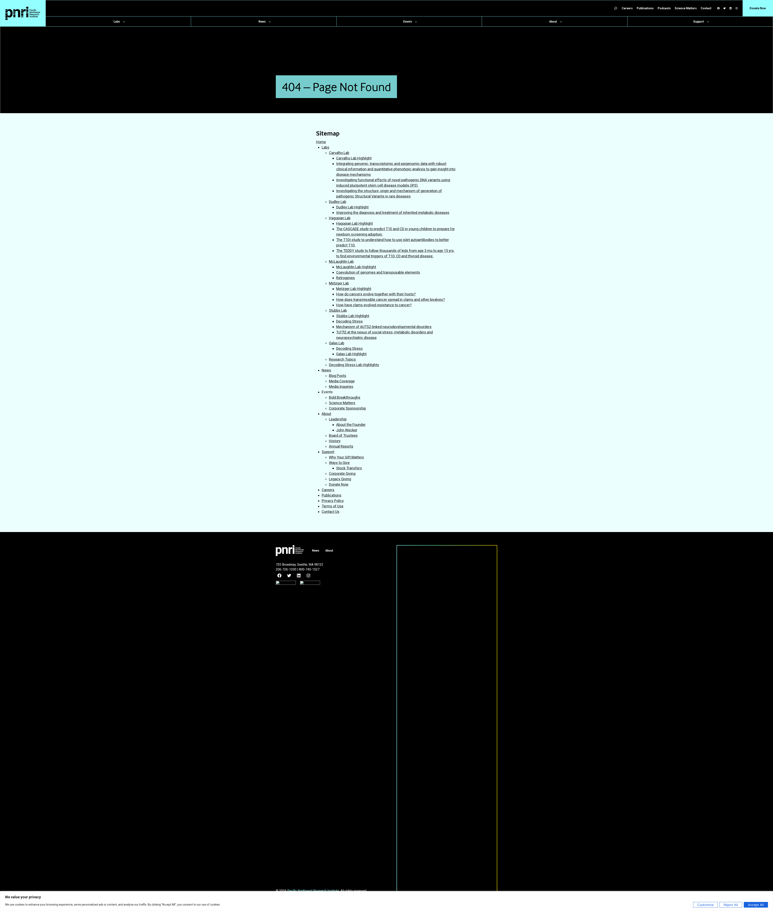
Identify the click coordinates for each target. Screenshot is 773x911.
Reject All (731, 905)
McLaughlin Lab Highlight (356, 267)
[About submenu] (561, 22)
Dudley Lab (337, 202)
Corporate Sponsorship (347, 408)
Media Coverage (342, 381)
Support (328, 452)
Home (321, 142)
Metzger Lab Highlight (353, 289)
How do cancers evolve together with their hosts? (376, 294)
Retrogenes (345, 278)
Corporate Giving (342, 473)
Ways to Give (339, 463)
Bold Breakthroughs (344, 397)
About (326, 414)
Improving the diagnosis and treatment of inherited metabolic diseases (392, 212)
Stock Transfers (349, 468)
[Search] (615, 8)
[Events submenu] (416, 22)
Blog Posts (337, 376)
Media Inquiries (341, 386)
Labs (325, 147)
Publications (331, 495)
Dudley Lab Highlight (352, 207)
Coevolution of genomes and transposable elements (378, 272)
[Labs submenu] (124, 22)
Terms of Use (332, 506)
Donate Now (338, 484)
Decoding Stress (349, 321)
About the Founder (351, 424)
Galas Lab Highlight (351, 354)
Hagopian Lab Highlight (354, 223)
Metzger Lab (339, 283)
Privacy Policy (333, 501)
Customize (705, 905)
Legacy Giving (340, 479)
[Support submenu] (708, 22)
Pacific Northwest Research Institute (313, 891)
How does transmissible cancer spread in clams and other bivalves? (390, 299)
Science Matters (342, 403)
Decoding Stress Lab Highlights (354, 365)
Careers (328, 490)
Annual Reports (341, 446)
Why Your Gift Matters (346, 457)
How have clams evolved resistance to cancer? (374, 305)
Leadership (338, 419)
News (326, 370)
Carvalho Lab (339, 153)
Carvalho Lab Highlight (354, 158)
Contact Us (330, 511)
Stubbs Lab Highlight (352, 316)
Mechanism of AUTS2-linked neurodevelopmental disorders (384, 327)
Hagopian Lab (339, 218)
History (335, 441)
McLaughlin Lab (341, 261)
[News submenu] (270, 22)
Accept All (756, 905)
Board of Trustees (343, 435)
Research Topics (342, 359)
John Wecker (346, 430)
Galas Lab (336, 343)
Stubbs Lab (338, 310)
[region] (386, 901)
